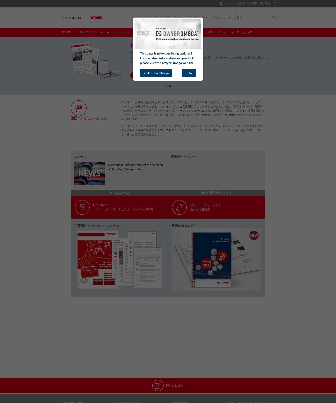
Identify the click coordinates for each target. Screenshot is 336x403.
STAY (189, 73)
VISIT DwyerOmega (156, 73)
